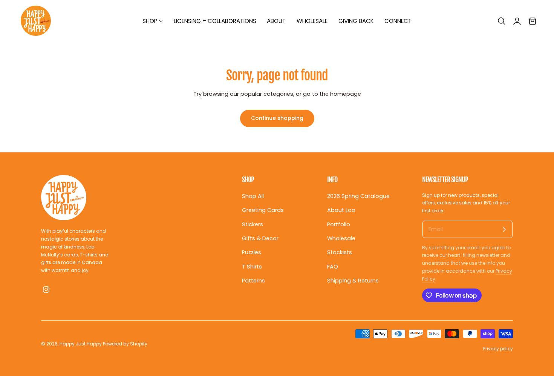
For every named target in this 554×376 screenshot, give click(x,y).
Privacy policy (498, 349)
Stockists (339, 252)
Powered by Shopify (125, 344)
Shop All (253, 196)
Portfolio (338, 224)
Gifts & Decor (260, 238)
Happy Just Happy (81, 344)
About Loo (341, 210)
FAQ (332, 266)
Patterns (253, 280)
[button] (501, 21)
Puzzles (251, 252)
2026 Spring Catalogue (358, 196)
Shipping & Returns (353, 280)
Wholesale (341, 238)
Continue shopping (277, 118)
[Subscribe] (504, 229)
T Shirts (252, 266)
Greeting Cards (263, 210)
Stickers (252, 224)
